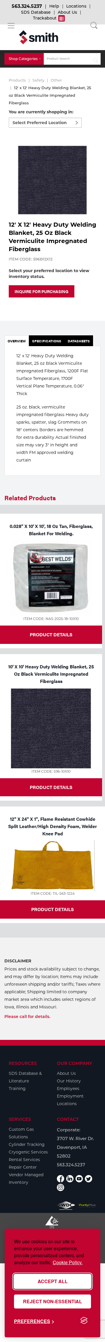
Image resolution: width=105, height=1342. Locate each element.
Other (56, 80)
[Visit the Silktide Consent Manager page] (84, 1321)
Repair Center (23, 1167)
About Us (67, 12)
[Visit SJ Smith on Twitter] (88, 1178)
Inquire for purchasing (42, 291)
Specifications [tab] (46, 341)
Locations (76, 6)
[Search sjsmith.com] (96, 59)
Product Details (51, 634)
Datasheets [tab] (79, 341)
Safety (38, 80)
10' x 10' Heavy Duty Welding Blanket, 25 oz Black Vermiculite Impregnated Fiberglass (51, 673)
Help (54, 6)
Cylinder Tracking (27, 1144)
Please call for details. (27, 1016)
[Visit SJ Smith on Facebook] (60, 1178)
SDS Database (36, 12)
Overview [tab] (17, 341)
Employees (68, 1088)
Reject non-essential (52, 1301)
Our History (69, 1081)
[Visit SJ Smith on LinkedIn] (70, 1178)
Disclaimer (17, 961)
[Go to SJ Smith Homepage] (38, 37)
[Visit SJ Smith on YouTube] (79, 1178)
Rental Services (24, 1159)
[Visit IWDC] (66, 1205)
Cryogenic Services (28, 1152)
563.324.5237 (27, 6)
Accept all (53, 1281)
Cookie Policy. (68, 1262)
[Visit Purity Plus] (87, 1205)
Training (17, 1088)
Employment (70, 1096)
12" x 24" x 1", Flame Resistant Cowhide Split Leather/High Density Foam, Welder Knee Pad (52, 826)
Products (17, 80)
